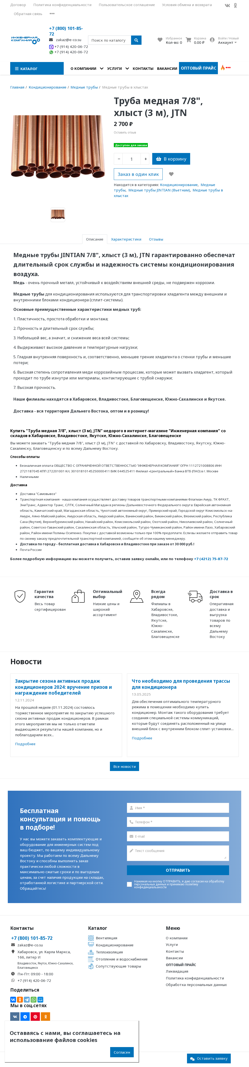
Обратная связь (28, 13)
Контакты (143, 68)
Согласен (122, 1052)
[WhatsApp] (33, 1000)
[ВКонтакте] (13, 1000)
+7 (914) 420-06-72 (70, 46)
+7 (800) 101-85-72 (66, 31)
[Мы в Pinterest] (35, 1016)
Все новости (124, 766)
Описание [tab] (94, 239)
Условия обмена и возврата (187, 4)
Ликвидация (177, 971)
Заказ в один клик (138, 174)
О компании (83, 68)
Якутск (42, 963)
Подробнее (25, 743)
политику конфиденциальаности (166, 885)
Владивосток (27, 963)
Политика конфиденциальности (62, 4)
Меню (173, 928)
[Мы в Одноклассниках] (235, 5)
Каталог (97, 928)
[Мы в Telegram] (25, 1016)
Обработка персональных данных (196, 984)
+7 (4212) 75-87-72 (211, 558)
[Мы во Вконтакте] (227, 5)
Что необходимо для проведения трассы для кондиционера (181, 684)
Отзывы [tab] (156, 239)
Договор (18, 4)
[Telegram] (27, 1000)
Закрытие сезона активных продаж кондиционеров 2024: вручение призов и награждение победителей (63, 687)
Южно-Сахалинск (60, 963)
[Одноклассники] (20, 1000)
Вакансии (167, 68)
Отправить (178, 870)
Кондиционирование (179, 184)
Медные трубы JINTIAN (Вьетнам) (159, 190)
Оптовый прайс (198, 68)
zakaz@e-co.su (68, 39)
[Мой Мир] (40, 1000)
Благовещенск (28, 968)
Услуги (114, 68)
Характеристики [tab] (126, 239)
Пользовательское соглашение (127, 4)
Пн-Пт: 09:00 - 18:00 (35, 973)
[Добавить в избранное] (171, 174)
